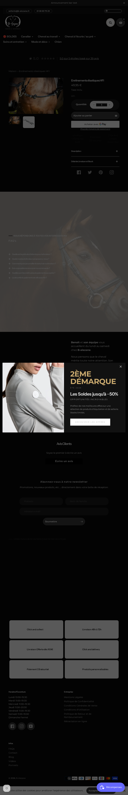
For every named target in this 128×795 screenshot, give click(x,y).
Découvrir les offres (90, 422)
